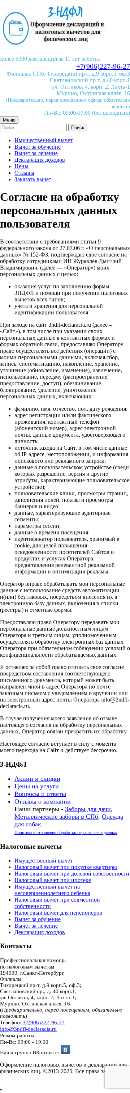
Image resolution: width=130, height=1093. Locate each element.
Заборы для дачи (88, 809)
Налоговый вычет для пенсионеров (58, 913)
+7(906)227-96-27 (103, 66)
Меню (9, 120)
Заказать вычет (32, 179)
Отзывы (24, 173)
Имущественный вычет (43, 140)
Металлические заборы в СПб (56, 816)
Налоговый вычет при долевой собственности (71, 873)
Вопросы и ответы (40, 793)
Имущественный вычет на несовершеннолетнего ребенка (52, 890)
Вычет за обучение (37, 147)
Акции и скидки (37, 778)
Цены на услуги (36, 786)
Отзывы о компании (42, 801)
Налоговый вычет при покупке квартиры (65, 867)
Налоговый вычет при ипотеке (52, 880)
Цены (21, 166)
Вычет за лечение (36, 153)
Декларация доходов (39, 160)
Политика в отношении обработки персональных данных (65, 832)
